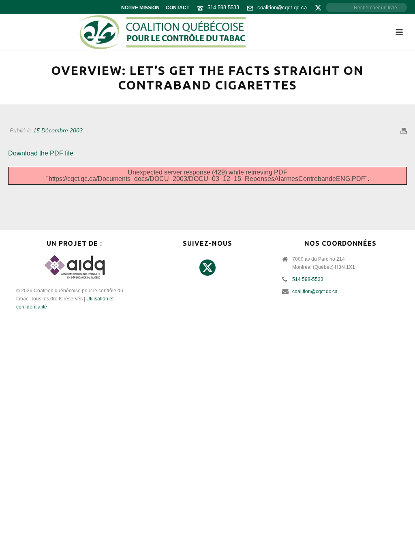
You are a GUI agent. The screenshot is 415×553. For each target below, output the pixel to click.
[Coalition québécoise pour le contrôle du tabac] (162, 32)
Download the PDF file (40, 153)
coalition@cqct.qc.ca (282, 7)
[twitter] (207, 268)
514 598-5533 (223, 7)
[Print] (403, 130)
